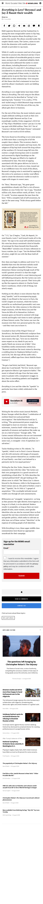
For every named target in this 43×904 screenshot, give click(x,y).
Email (6, 548)
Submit (21, 576)
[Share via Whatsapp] (14, 26)
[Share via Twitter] (9, 26)
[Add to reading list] (38, 26)
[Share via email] (24, 26)
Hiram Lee (5, 17)
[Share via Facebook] (4, 26)
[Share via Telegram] (19, 26)
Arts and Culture (8, 618)
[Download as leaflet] (28, 26)
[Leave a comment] (33, 26)
